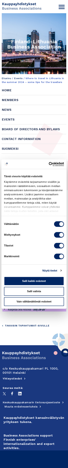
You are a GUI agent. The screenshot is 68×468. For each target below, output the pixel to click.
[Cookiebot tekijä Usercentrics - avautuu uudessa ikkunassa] (49, 164)
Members (10, 100)
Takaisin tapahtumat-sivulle (27, 325)
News (6, 109)
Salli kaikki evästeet (34, 280)
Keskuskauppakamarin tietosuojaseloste (31, 402)
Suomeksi (10, 148)
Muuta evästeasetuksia (21, 406)
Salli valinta (34, 291)
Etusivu (6, 78)
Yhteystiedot (12, 378)
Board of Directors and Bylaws (31, 129)
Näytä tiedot (49, 270)
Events (18, 78)
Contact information (21, 139)
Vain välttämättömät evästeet (34, 301)
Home (7, 90)
